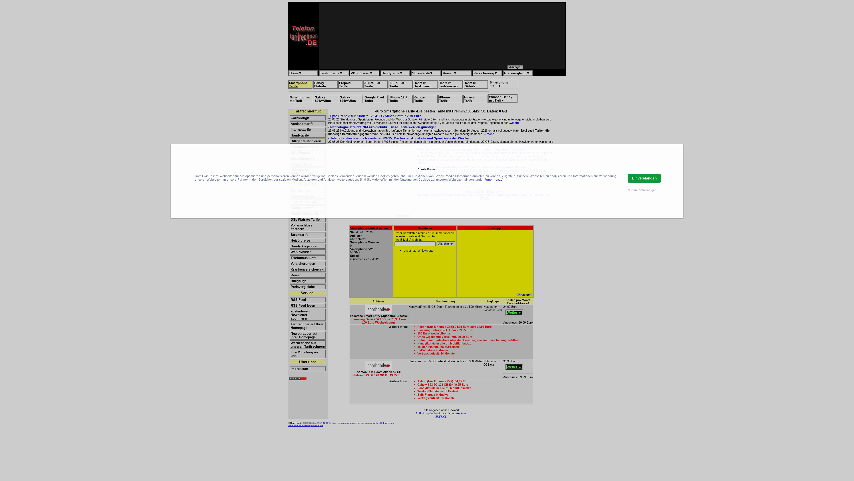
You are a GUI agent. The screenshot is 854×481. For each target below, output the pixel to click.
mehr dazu (494, 179)
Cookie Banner (427, 169)
